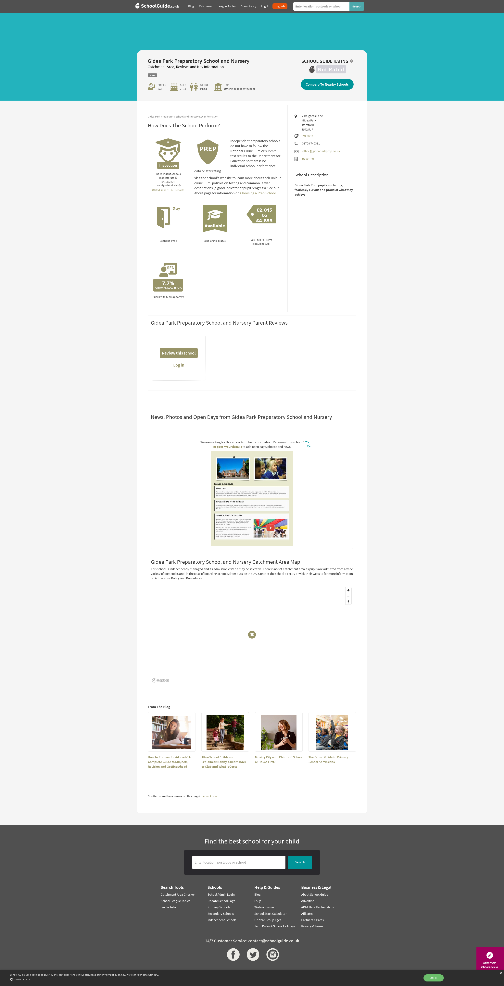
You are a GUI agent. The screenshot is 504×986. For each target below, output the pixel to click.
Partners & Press (312, 920)
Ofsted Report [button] (160, 190)
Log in (178, 365)
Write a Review (264, 907)
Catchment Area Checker (178, 894)
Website (307, 136)
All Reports (177, 190)
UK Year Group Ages (267, 920)
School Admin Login (221, 894)
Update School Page (221, 901)
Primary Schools (219, 907)
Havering (308, 158)
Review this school (179, 353)
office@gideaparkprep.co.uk (321, 151)
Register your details (227, 446)
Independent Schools (222, 920)
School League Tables (175, 901)
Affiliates (307, 913)
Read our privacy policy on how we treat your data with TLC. (124, 974)
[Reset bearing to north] (348, 602)
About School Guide (314, 894)
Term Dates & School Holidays (274, 926)
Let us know (209, 796)
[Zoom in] (348, 590)
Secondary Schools (221, 913)
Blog (257, 894)
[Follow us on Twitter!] (252, 954)
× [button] (500, 973)
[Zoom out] (348, 596)
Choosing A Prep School (258, 193)
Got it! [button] (434, 977)
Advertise (307, 901)
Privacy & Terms (312, 926)
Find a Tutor (169, 907)
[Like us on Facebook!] (232, 954)
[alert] (252, 978)
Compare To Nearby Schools (327, 84)
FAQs (257, 901)
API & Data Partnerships (317, 907)
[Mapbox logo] (160, 680)
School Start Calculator (270, 913)
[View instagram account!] (271, 954)
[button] (84, 979)
